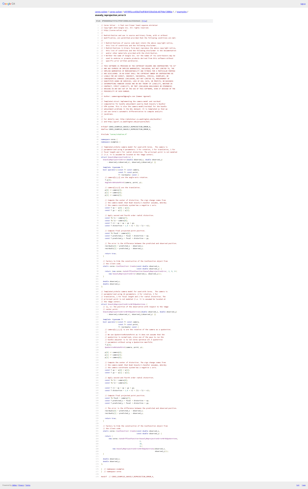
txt (297, 485)
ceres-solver (101, 11)
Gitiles (14, 485)
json (304, 485)
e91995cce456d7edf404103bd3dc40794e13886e (148, 11)
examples (182, 11)
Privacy (21, 485)
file (144, 21)
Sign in (303, 4)
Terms (27, 485)
